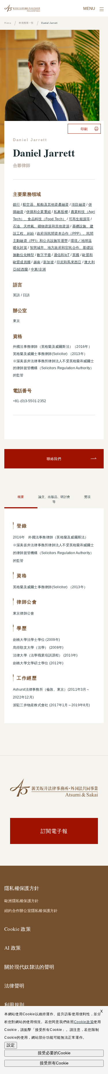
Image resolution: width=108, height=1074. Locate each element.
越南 (36, 262)
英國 (75, 255)
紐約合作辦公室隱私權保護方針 (31, 910)
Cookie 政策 (17, 929)
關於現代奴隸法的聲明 (29, 966)
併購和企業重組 (38, 212)
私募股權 (61, 212)
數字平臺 (44, 255)
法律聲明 (14, 985)
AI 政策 (12, 947)
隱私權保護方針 (21, 888)
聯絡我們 (54, 458)
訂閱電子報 (54, 830)
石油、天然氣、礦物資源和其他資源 (41, 226)
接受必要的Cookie (54, 1053)
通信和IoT (61, 255)
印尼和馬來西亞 (69, 262)
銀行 (16, 205)
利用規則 (14, 1004)
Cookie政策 (84, 1022)
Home (7, 23)
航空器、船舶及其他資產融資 (46, 205)
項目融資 (78, 205)
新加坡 (48, 262)
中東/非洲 (38, 269)
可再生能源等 (79, 219)
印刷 (84, 128)
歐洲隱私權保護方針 (21, 900)
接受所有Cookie (54, 1063)
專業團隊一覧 (26, 23)
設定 (11, 1045)
